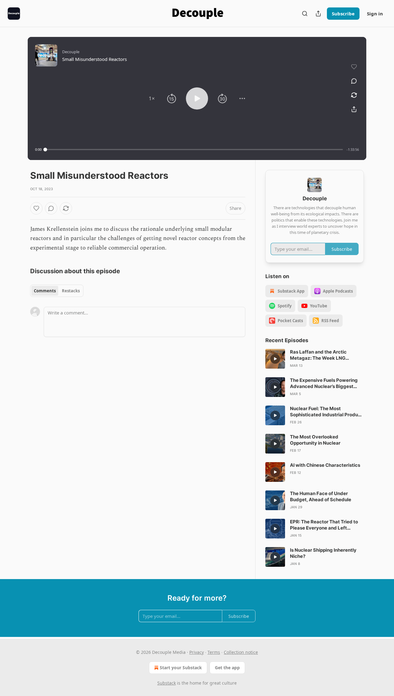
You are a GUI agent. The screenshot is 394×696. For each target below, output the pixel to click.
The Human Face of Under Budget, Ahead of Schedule (320, 496)
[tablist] (56, 291)
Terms (213, 652)
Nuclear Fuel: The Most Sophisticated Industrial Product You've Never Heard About (326, 412)
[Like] (36, 208)
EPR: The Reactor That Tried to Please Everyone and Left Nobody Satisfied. (324, 525)
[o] (275, 359)
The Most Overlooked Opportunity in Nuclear (315, 440)
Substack (166, 683)
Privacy (196, 652)
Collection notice (241, 652)
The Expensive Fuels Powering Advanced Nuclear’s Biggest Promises (324, 383)
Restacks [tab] (71, 291)
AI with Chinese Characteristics (325, 465)
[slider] (194, 149)
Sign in (375, 13)
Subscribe (343, 13)
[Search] (305, 13)
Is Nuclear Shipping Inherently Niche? (323, 553)
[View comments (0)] (354, 81)
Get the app (227, 667)
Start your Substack (181, 667)
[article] (314, 358)
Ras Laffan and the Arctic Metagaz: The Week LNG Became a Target (318, 355)
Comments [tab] (45, 291)
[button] (152, 98)
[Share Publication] (318, 13)
